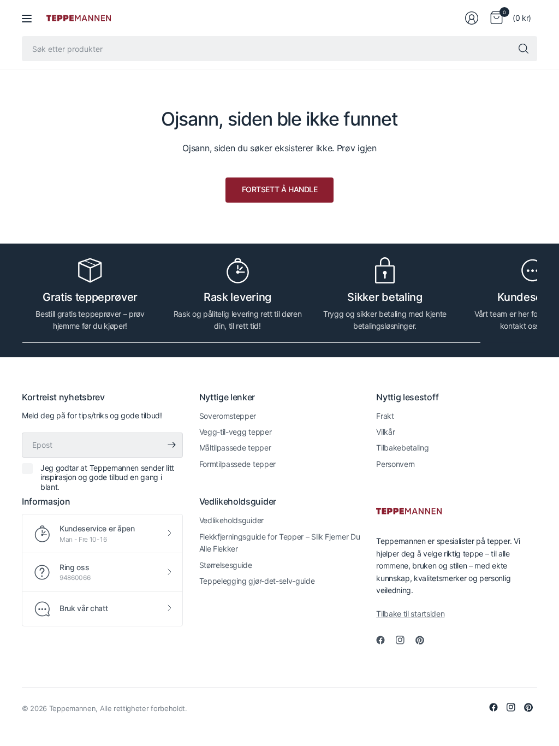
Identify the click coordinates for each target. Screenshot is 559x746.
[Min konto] (471, 18)
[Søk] (523, 48)
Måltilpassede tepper (235, 447)
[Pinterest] (424, 640)
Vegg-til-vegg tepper (235, 431)
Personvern (395, 464)
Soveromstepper (228, 416)
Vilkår (385, 431)
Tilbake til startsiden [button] (410, 613)
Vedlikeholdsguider (231, 520)
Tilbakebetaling (402, 447)
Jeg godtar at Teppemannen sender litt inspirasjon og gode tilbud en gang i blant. (107, 477)
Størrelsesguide (225, 565)
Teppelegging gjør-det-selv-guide (257, 580)
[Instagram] (404, 640)
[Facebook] (385, 640)
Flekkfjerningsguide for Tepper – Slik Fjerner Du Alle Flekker (279, 542)
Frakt (385, 416)
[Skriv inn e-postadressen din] (172, 445)
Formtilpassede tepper (237, 464)
